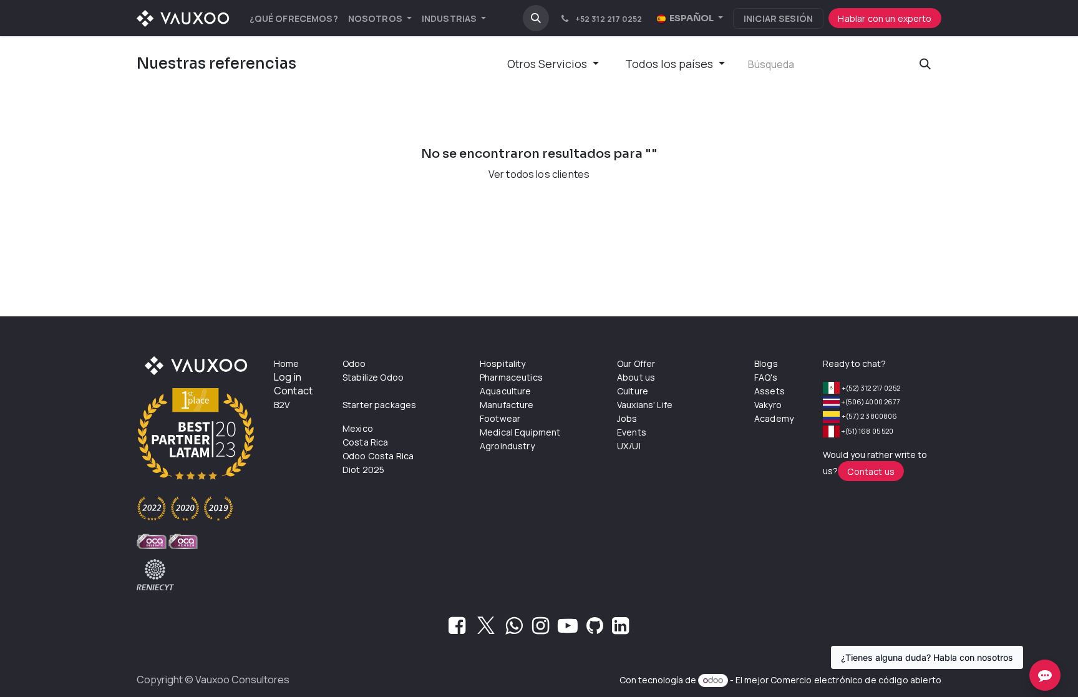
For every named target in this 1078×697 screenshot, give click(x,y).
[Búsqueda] (925, 64)
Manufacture (507, 405)
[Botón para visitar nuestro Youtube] (568, 629)
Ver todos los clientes (539, 174)
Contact (293, 390)
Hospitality (503, 363)
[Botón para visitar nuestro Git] (594, 629)
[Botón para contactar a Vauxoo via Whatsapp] (513, 629)
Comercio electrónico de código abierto (855, 680)
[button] (536, 18)
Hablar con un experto (884, 18)
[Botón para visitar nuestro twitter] (486, 629)
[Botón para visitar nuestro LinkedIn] (620, 629)
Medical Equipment (520, 432)
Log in (287, 377)
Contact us (871, 471)
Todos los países (669, 63)
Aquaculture (506, 391)
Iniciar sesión (778, 18)
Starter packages (379, 405)
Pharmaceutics (511, 377)
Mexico (357, 428)
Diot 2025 (363, 469)
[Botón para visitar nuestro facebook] (457, 629)
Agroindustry (507, 446)
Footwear (500, 418)
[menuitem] (294, 18)
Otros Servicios (547, 63)
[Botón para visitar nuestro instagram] (540, 629)
